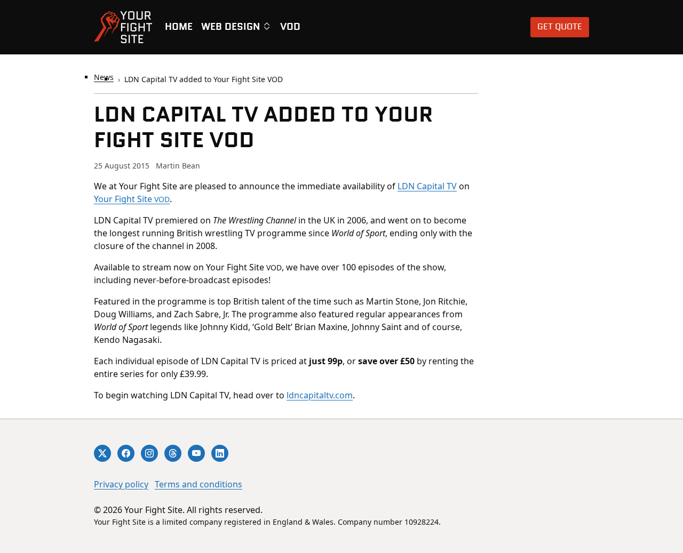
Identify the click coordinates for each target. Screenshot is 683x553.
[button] (236, 27)
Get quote (559, 27)
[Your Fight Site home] (123, 27)
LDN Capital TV (427, 186)
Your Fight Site (132, 199)
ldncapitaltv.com (320, 395)
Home (179, 27)
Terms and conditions (198, 484)
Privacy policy (121, 484)
